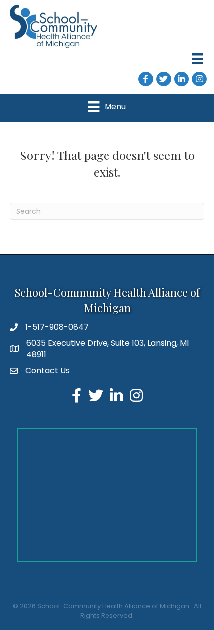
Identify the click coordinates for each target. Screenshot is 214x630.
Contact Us (47, 370)
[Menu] (197, 59)
